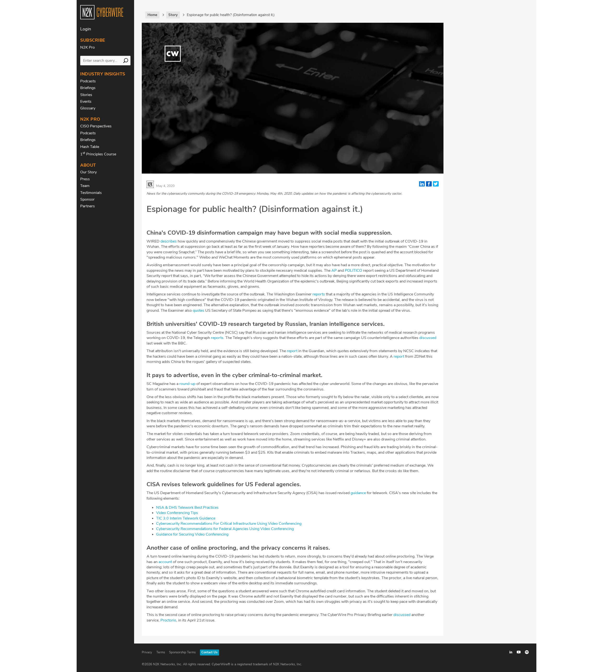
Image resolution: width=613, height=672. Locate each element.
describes (168, 241)
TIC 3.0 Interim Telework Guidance (185, 518)
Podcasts (88, 81)
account (165, 562)
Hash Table (89, 146)
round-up (187, 383)
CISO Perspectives (96, 126)
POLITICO (353, 270)
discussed (427, 337)
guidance (358, 493)
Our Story (88, 172)
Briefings (88, 87)
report (292, 351)
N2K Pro (87, 47)
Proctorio (168, 620)
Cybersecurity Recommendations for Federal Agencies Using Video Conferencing (225, 528)
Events (85, 101)
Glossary (87, 108)
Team (85, 185)
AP (334, 270)
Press (85, 179)
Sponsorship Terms (182, 652)
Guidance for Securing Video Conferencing (192, 534)
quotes (198, 310)
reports (318, 294)
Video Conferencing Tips (177, 512)
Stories (86, 94)
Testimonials (91, 192)
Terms (160, 652)
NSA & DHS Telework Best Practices (187, 507)
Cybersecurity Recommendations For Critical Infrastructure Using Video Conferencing (228, 523)
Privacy (147, 652)
